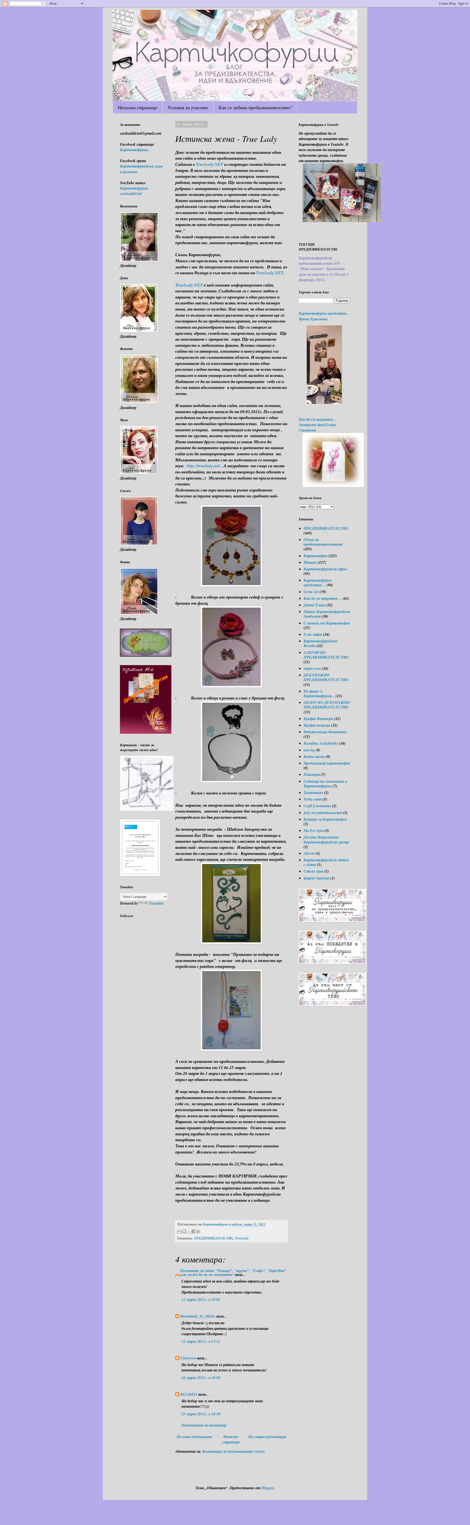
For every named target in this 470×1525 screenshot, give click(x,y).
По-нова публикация (194, 1436)
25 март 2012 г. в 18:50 (200, 1414)
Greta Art (311, 591)
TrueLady (242, 1238)
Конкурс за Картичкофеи (325, 819)
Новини (310, 562)
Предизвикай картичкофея (327, 763)
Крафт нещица (317, 725)
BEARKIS (188, 1394)
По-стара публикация (267, 1436)
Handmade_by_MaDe (197, 1316)
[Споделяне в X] (188, 1231)
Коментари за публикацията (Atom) (233, 1451)
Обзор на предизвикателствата (323, 542)
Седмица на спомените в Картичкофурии (325, 784)
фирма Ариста (316, 878)
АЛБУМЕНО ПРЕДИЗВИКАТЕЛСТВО (326, 655)
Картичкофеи (316, 555)
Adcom (309, 853)
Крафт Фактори (318, 718)
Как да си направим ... (323, 598)
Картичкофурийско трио (325, 569)
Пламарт (312, 774)
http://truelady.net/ (204, 466)
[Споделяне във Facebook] (193, 1231)
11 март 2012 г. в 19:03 (200, 1299)
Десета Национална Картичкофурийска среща (326, 839)
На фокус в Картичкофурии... (319, 693)
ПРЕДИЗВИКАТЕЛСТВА (213, 1238)
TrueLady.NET (209, 164)
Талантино (313, 792)
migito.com (312, 668)
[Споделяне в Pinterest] (198, 1231)
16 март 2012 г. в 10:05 (200, 1377)
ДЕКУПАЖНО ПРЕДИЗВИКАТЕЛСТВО (326, 677)
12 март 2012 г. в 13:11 (200, 1341)
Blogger (267, 1487)
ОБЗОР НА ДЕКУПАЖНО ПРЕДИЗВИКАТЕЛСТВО (327, 705)
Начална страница (137, 107)
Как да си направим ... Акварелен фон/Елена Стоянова (318, 425)
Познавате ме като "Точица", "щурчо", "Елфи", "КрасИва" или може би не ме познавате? (233, 1272)
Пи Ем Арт (314, 830)
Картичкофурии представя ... (318, 582)
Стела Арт (313, 871)
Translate (156, 903)
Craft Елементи (317, 805)
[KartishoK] (147, 809)
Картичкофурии (134, 149)
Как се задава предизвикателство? (255, 107)
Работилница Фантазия (325, 731)
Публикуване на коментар (203, 1425)
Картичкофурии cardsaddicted (134, 190)
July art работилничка (323, 812)
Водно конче (314, 756)
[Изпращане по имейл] (179, 1231)
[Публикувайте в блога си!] (184, 1231)
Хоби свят (313, 799)
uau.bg (309, 750)
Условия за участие (187, 107)
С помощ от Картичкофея (327, 623)
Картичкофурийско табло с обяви (326, 862)
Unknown (188, 1358)
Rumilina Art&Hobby (321, 743)
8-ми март (313, 634)
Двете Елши (314, 605)
